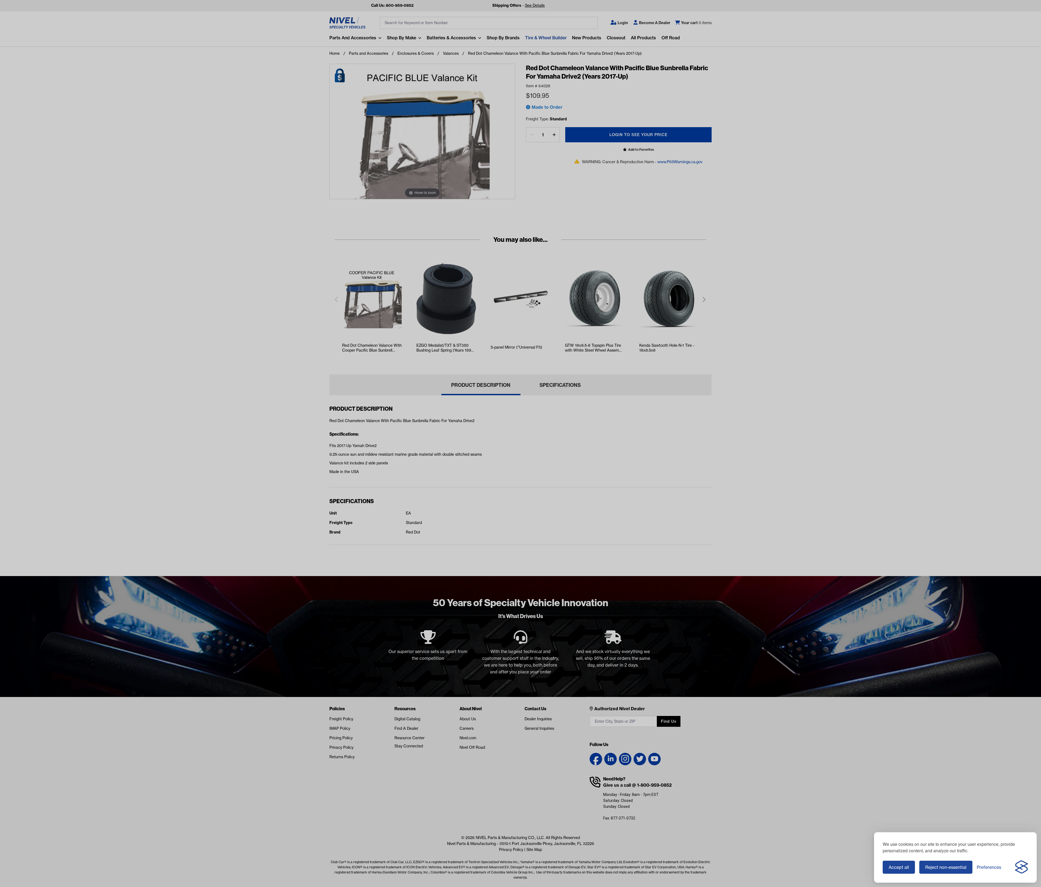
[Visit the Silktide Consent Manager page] (1021, 867)
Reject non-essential (945, 867)
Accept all (899, 867)
